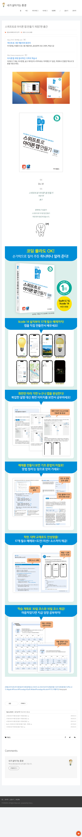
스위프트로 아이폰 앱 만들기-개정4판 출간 (16, 721)
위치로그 (45, 11)
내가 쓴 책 (17, 712)
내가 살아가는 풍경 (16, 761)
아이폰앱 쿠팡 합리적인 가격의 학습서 (22, 58)
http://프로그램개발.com (14, 40)
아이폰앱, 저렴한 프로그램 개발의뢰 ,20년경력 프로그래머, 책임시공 (30, 45)
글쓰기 (66, 11)
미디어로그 (35, 11)
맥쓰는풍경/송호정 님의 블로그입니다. (20, 764)
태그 (27, 11)
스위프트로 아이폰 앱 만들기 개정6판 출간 (16, 719)
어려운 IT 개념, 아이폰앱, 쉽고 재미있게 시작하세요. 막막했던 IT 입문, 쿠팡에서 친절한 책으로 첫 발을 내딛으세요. (40, 62)
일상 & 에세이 (9, 712)
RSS (17, 799)
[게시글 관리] (15, 703)
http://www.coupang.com (15, 55)
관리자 (74, 11)
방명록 (54, 11)
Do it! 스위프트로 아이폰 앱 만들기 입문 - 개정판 (18, 724)
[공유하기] (13, 703)
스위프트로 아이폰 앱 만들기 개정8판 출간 (16, 716)
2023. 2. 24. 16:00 (27, 32)
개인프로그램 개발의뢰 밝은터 (19, 43)
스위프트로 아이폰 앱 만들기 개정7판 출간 (26, 26)
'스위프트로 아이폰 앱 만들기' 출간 (14, 727)
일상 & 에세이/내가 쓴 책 (13, 32)
